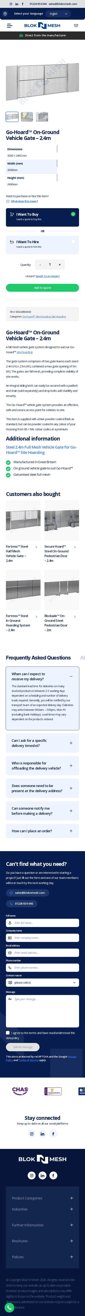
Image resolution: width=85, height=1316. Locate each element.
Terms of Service (29, 1060)
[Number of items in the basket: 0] (76, 25)
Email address (13, 945)
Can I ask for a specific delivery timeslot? (29, 743)
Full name (11, 915)
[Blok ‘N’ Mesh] (42, 25)
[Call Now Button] (9, 1308)
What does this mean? (24, 201)
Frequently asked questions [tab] (38, 658)
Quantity (25, 265)
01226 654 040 (38, 4)
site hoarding (24, 352)
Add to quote (42, 288)
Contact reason (20, 981)
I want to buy (28, 216)
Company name (14, 930)
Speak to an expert (48, 276)
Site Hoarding (58, 316)
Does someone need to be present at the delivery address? (37, 788)
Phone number (13, 960)
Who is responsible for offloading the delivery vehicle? (36, 766)
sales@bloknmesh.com (63, 4)
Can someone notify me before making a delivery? (32, 811)
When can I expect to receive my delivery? (28, 676)
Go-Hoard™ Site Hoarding (36, 316)
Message (10, 992)
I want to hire (28, 243)
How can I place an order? (32, 831)
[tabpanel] (42, 754)
